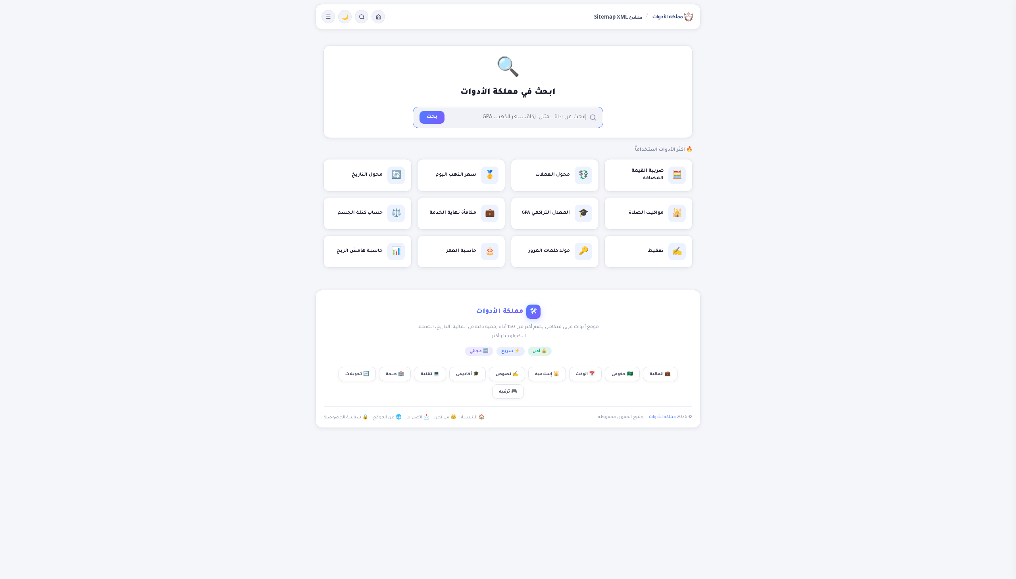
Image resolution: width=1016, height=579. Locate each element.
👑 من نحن (445, 417)
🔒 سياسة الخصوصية (346, 417)
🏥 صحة (395, 374)
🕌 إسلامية (547, 374)
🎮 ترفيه (508, 391)
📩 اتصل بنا (417, 417)
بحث (432, 117)
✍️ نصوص (507, 374)
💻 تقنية (430, 374)
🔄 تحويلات (357, 374)
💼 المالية (660, 374)
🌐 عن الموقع (387, 417)
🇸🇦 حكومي (622, 374)
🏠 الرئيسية (473, 417)
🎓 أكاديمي (467, 374)
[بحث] (361, 16)
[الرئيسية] (378, 16)
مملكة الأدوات (662, 417)
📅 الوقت (585, 374)
